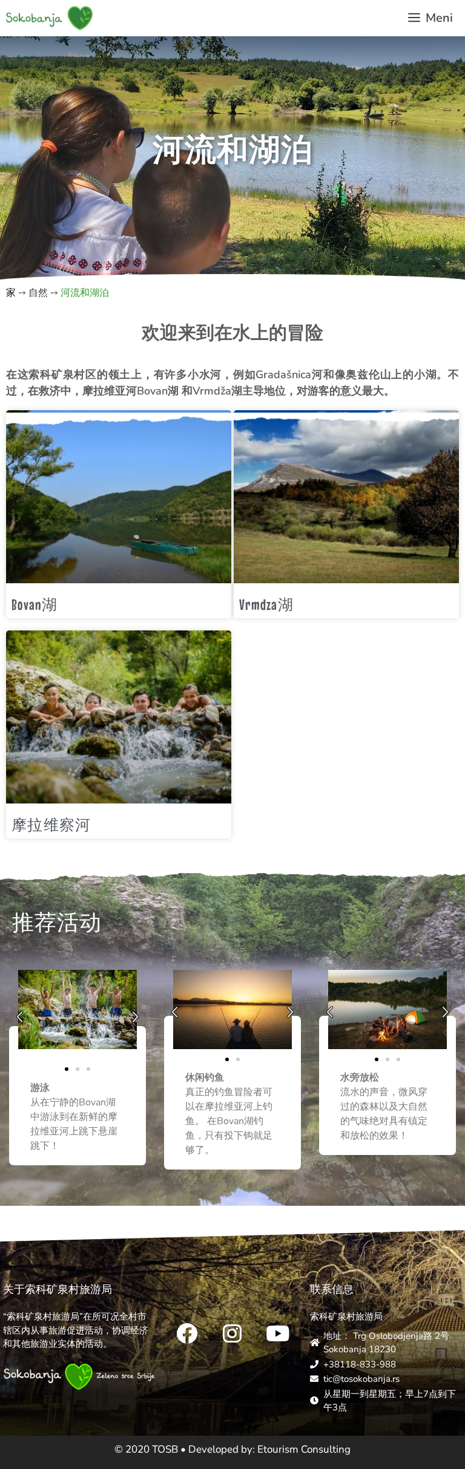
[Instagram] (232, 1333)
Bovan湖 (35, 604)
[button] (19, 1016)
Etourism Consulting (304, 1449)
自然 (38, 292)
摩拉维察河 (51, 824)
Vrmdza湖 (266, 604)
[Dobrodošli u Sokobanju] (49, 18)
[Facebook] (187, 1333)
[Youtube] (278, 1333)
